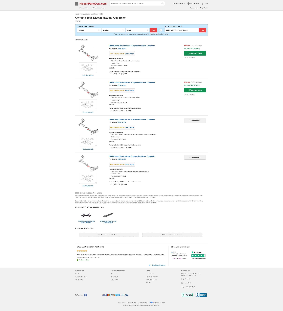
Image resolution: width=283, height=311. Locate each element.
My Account (114, 274)
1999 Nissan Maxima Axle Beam (171, 235)
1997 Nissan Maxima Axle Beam (108, 235)
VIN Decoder (79, 279)
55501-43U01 (122, 48)
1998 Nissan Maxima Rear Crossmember (108, 221)
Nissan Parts (83, 8)
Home (77, 14)
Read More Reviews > (159, 265)
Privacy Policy (143, 302)
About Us (78, 274)
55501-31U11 (122, 122)
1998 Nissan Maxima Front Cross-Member (86, 221)
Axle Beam (94, 14)
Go (153, 30)
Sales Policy (121, 302)
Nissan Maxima (85, 14)
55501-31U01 (122, 85)
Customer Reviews (81, 277)
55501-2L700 (122, 159)
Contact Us (194, 8)
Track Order (114, 277)
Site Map (148, 282)
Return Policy (132, 302)
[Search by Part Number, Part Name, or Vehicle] (162, 3)
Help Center (204, 8)
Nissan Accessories (99, 8)
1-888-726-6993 (190, 287)
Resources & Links (151, 279)
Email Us (187, 279)
